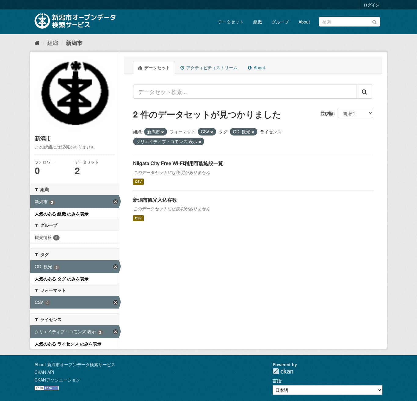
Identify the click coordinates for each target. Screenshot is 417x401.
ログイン (371, 5)
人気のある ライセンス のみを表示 (68, 344)
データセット (231, 22)
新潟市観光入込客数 (155, 199)
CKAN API (44, 372)
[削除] (162, 131)
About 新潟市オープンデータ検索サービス (74, 364)
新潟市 (74, 43)
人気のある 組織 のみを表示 (62, 214)
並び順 (327, 113)
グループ (280, 22)
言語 (277, 381)
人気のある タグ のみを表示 (62, 279)
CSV (138, 181)
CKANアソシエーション (57, 380)
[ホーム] (37, 42)
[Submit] (374, 21)
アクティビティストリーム (211, 67)
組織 (257, 22)
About (304, 22)
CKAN (283, 371)
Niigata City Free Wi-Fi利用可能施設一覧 (178, 163)
